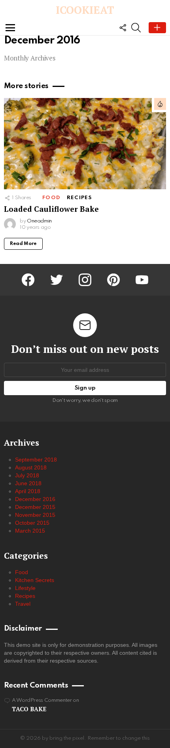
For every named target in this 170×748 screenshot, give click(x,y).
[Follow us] (122, 28)
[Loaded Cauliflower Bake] (85, 143)
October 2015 (32, 523)
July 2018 (27, 475)
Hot (160, 104)
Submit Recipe (157, 27)
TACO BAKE (29, 709)
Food (51, 197)
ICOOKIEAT (85, 10)
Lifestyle (25, 588)
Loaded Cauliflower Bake (51, 209)
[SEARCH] (136, 28)
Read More (23, 243)
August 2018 (31, 467)
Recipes (79, 197)
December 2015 (35, 507)
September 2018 (36, 459)
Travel (22, 604)
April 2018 (27, 491)
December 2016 (35, 499)
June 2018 (28, 483)
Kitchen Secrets (34, 580)
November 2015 (35, 515)
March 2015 (30, 531)
